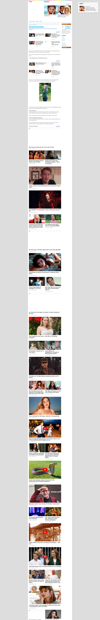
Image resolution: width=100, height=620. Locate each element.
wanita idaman (64, 45)
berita (63, 37)
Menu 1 (34, 21)
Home (30, 21)
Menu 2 (37, 21)
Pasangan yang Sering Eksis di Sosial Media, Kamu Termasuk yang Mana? (66, 28)
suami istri (63, 42)
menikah (63, 40)
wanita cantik (64, 44)
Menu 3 (41, 21)
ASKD (30, 1)
